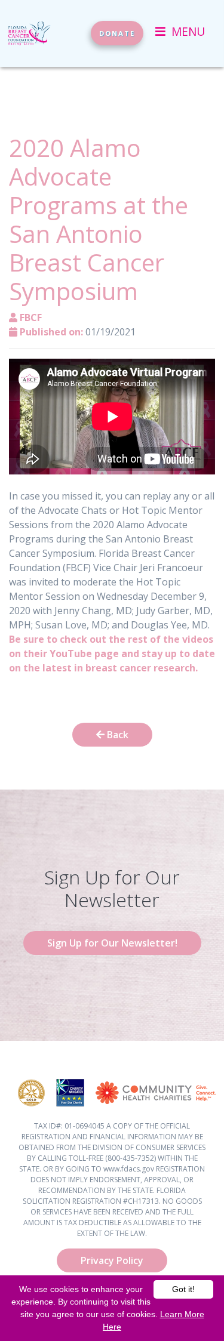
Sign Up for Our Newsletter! (112, 943)
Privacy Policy (112, 1260)
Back (116, 734)
